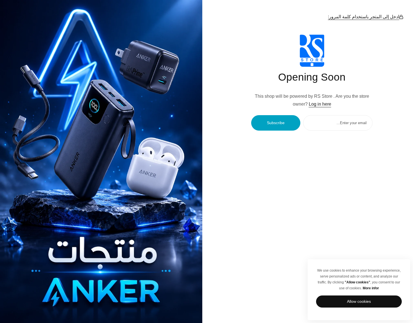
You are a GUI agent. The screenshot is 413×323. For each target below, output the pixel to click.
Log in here (320, 104)
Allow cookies (359, 301)
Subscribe (276, 122)
